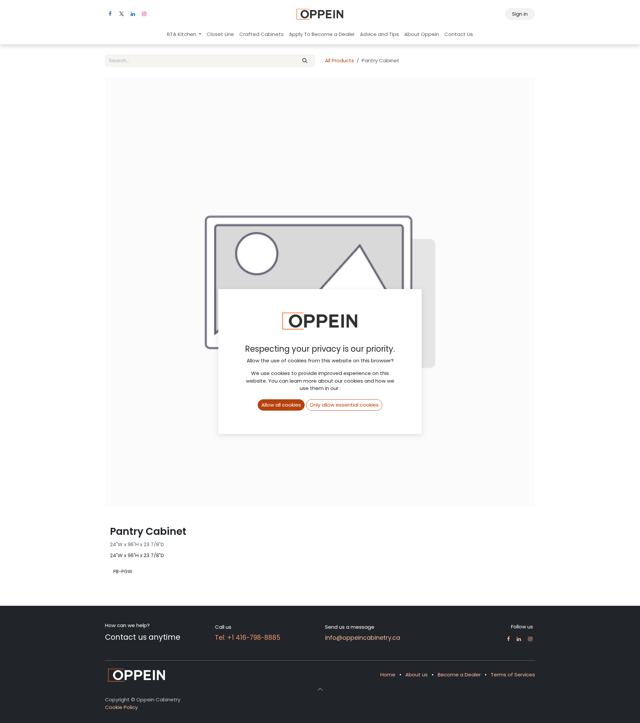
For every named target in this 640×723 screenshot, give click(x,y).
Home (387, 674)
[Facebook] (110, 14)
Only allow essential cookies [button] (344, 404)
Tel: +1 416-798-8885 (247, 637)
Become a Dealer (459, 674)
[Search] (305, 60)
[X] (121, 14)
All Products (339, 60)
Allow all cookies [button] (281, 404)
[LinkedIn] (133, 14)
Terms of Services (513, 674)
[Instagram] (144, 14)
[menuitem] (184, 34)
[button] (320, 689)
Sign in (520, 13)
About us (416, 674)
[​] (508, 639)
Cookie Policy (121, 707)
